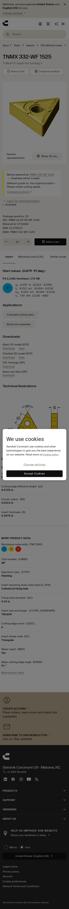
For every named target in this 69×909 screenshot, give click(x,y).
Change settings (35, 464)
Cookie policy (51, 454)
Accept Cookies (34, 473)
